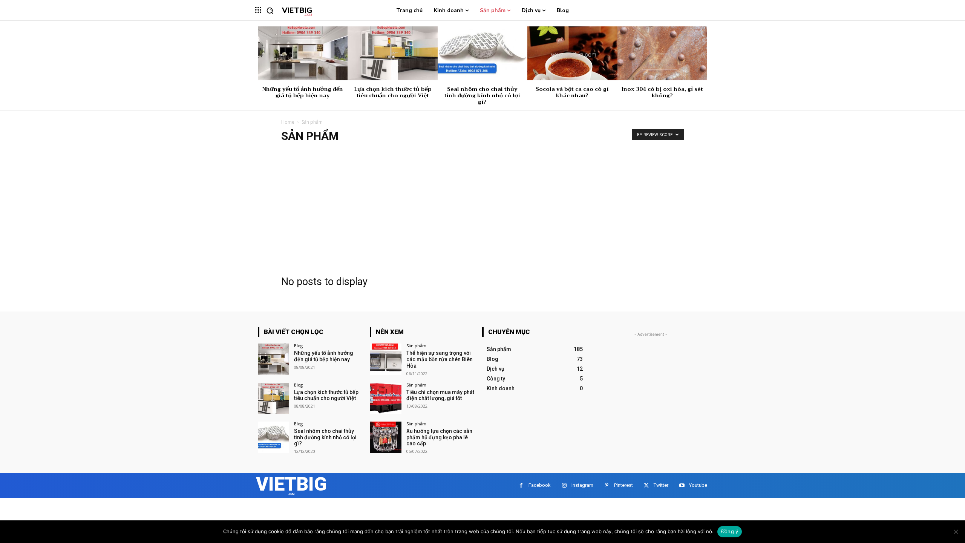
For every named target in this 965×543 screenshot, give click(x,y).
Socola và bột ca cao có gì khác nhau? (572, 92)
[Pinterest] (606, 485)
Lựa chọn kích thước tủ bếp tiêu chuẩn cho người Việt (393, 92)
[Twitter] (646, 485)
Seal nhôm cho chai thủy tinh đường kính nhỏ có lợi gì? (482, 95)
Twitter (661, 485)
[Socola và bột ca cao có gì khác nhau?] (572, 53)
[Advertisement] (482, 206)
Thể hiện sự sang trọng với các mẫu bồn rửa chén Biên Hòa (439, 359)
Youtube (698, 485)
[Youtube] (681, 485)
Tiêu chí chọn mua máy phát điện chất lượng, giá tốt (440, 395)
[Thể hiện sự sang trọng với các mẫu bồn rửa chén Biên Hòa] (385, 359)
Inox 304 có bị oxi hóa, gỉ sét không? (662, 92)
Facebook (539, 485)
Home (287, 122)
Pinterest (623, 485)
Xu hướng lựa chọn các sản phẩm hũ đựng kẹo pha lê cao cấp (439, 437)
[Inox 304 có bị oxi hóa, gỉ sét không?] (662, 53)
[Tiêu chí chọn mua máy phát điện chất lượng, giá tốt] (385, 398)
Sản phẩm (416, 346)
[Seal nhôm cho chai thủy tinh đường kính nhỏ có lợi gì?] (482, 53)
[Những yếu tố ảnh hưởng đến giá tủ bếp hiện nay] (303, 53)
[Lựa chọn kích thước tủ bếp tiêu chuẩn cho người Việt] (392, 53)
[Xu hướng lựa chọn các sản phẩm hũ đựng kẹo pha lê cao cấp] (385, 437)
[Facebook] (521, 485)
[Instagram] (564, 485)
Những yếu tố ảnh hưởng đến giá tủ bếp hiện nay (302, 92)
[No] (955, 531)
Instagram (582, 485)
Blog (298, 346)
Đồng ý (729, 531)
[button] (269, 10)
